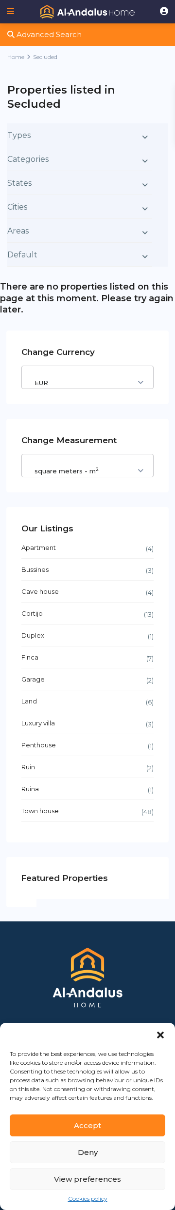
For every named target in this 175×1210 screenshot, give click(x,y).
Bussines (35, 569)
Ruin (28, 767)
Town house (40, 811)
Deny (88, 1152)
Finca (29, 657)
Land (29, 701)
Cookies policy (87, 1198)
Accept (87, 1125)
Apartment (38, 547)
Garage (33, 679)
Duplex (32, 635)
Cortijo (32, 613)
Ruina (30, 789)
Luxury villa (38, 723)
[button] (160, 1035)
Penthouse (38, 745)
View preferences (87, 1179)
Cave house (40, 591)
